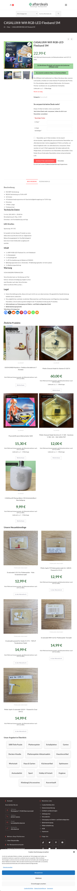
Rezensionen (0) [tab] (44, 181)
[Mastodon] (25, 312)
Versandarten (46, 817)
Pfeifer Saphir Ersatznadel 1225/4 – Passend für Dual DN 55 (20, 710)
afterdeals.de (15, 829)
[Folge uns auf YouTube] (49, 848)
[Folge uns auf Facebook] (62, 842)
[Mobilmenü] (66, 5)
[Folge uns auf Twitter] (49, 842)
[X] (9, 312)
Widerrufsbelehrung (47, 825)
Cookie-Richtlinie (28, 888)
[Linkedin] (17, 312)
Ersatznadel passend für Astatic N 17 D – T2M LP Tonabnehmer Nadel (21, 642)
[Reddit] (13, 312)
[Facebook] (6, 312)
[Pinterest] (21, 312)
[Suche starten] (58, 13)
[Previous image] (7, 55)
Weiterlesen (20, 385)
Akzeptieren (38, 873)
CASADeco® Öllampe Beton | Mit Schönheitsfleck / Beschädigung (21, 499)
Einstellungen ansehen (38, 884)
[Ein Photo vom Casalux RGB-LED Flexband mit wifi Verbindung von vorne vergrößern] (18, 55)
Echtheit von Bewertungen (49, 811)
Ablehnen (38, 878)
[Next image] (29, 55)
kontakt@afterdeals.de (18, 823)
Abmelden (61, 161)
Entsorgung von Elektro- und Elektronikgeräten (55, 819)
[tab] (8, 75)
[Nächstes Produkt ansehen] (71, 39)
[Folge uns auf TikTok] (43, 842)
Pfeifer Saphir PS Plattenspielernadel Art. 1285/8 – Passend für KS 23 (56, 569)
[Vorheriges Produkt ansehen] (68, 39)
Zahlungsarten (46, 814)
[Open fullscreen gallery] (29, 44)
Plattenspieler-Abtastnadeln (20, 568)
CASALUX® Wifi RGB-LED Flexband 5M (23, 27)
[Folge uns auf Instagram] (43, 848)
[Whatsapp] (33, 312)
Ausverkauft (43, 97)
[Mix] (29, 312)
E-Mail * (37, 122)
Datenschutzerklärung (40, 888)
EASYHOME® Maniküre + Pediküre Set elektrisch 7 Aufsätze (21, 368)
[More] (37, 312)
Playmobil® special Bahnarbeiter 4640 (21, 436)
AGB (43, 828)
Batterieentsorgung (47, 822)
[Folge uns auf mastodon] (56, 848)
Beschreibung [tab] (32, 181)
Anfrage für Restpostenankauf (16, 848)
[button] (74, 852)
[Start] (4, 27)
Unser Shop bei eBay (13, 840)
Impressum (50, 888)
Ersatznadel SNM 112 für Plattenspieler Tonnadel (56, 638)
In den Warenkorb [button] (20, 594)
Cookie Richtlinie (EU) (48, 805)
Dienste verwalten (7, 867)
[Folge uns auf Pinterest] (56, 842)
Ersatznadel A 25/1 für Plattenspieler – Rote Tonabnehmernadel (20, 573)
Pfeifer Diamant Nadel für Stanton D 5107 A (56, 368)
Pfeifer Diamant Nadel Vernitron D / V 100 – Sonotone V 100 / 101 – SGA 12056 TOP (56, 436)
